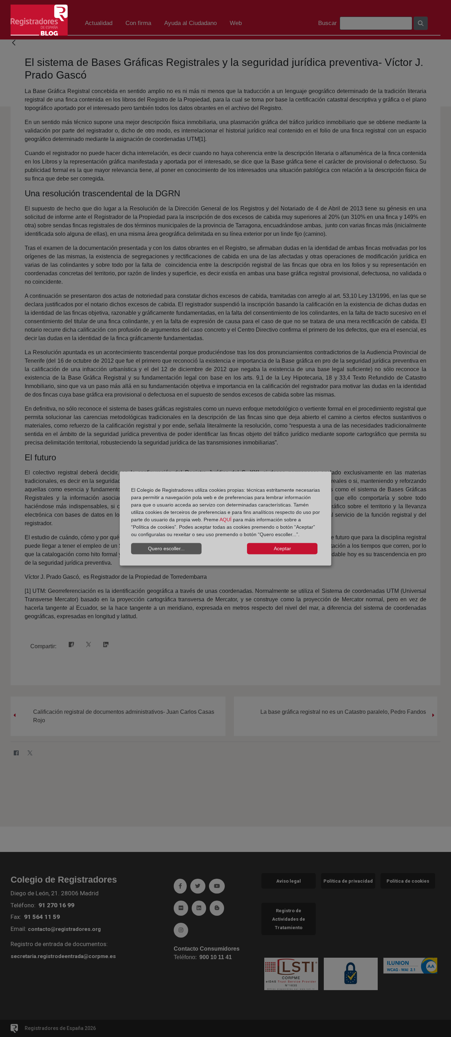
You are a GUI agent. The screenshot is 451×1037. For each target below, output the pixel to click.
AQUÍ (225, 519)
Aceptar (282, 548)
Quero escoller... (166, 548)
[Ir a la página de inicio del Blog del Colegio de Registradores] (39, 20)
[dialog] (225, 519)
